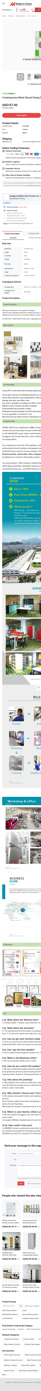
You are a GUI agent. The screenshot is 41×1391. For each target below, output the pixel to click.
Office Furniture (20, 16)
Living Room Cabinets (11, 1339)
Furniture (11, 16)
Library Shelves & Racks (30, 1314)
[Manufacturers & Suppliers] (20, 4)
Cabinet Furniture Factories (13, 1360)
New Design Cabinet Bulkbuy (28, 1371)
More (4, 1375)
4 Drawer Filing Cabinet (32, 1344)
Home (4, 16)
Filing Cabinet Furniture (12, 1344)
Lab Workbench (7, 1318)
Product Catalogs (33, 1306)
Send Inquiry (22, 115)
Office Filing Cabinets (9, 1310)
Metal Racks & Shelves (9, 1314)
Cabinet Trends (9, 1371)
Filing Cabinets (31, 16)
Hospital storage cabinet (30, 1318)
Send (21, 1183)
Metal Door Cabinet (10, 1365)
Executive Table (28, 1339)
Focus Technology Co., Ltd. (28, 1382)
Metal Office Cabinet (28, 1365)
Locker (24, 1310)
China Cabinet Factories (12, 1355)
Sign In (5, 223)
